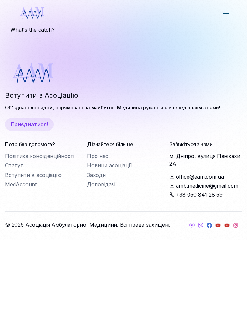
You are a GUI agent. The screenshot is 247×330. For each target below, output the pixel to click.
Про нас (97, 156)
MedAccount (21, 184)
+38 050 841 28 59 (199, 194)
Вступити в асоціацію (33, 175)
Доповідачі (101, 184)
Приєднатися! (29, 124)
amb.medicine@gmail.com (207, 185)
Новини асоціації (109, 165)
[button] (226, 11)
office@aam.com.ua (200, 176)
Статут (14, 165)
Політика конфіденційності (39, 156)
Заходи (96, 175)
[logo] (32, 13)
